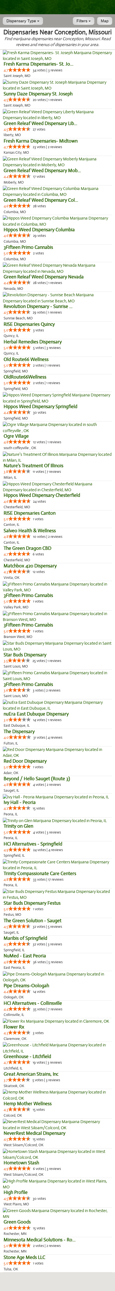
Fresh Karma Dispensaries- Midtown (41, 141)
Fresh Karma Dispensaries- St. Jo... (38, 64)
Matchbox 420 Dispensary (30, 566)
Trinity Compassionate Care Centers (40, 873)
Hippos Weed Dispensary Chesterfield (42, 495)
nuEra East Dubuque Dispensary (36, 714)
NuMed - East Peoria (25, 956)
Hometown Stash (21, 1163)
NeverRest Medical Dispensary (34, 1133)
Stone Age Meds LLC (24, 1257)
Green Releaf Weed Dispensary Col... (41, 200)
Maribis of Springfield (25, 938)
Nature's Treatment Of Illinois (33, 466)
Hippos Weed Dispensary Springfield (40, 407)
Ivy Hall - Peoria (20, 802)
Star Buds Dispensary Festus (32, 903)
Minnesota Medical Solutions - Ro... (40, 1240)
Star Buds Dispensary (25, 655)
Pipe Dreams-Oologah (26, 986)
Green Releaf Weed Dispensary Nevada (44, 277)
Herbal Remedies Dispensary (33, 342)
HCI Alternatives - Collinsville (33, 1003)
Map (105, 21)
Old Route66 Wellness (26, 359)
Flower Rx (14, 1027)
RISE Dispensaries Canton (30, 513)
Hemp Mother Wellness (28, 1104)
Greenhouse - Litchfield (27, 1056)
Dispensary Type (21, 21)
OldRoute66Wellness (25, 377)
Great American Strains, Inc (31, 1074)
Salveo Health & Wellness (30, 531)
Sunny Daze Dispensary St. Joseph (38, 94)
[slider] (19, 70)
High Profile (16, 1192)
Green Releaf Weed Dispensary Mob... (42, 171)
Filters (82, 21)
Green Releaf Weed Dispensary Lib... (40, 123)
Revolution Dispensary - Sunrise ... (38, 306)
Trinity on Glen (18, 826)
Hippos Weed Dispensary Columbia (39, 230)
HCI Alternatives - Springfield (33, 844)
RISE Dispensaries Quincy (29, 324)
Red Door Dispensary (25, 761)
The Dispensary (19, 731)
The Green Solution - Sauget (32, 921)
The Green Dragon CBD (27, 548)
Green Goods (17, 1222)
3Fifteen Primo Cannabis (28, 247)
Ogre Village (16, 436)
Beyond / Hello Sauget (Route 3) (37, 779)
